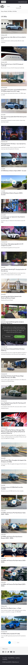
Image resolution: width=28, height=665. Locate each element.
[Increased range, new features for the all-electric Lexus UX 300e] (14, 206)
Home (2, 11)
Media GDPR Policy (11, 657)
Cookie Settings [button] (8, 336)
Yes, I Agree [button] (19, 336)
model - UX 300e (8, 11)
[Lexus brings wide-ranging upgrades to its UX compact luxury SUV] (14, 233)
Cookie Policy (5, 659)
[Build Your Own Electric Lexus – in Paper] (14, 597)
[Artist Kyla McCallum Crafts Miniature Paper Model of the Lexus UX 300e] (14, 365)
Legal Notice (17, 657)
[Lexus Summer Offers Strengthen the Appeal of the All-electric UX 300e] (14, 449)
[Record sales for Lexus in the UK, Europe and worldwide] (14, 53)
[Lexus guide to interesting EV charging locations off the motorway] (14, 258)
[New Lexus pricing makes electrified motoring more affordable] (14, 105)
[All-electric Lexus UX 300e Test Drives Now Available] (14, 476)
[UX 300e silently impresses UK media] (14, 622)
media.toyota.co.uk (22, 1)
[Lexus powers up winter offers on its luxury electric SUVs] (14, 26)
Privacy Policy (5, 657)
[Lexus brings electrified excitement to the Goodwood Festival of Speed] (14, 285)
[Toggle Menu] (26, 6)
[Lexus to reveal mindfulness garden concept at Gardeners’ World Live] (14, 311)
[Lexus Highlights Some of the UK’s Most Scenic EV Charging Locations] (14, 392)
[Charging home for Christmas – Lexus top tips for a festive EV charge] (14, 133)
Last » (18, 642)
